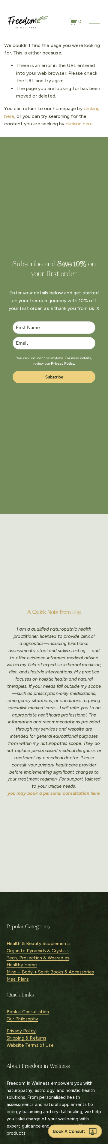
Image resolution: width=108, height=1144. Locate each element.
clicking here (79, 124)
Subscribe (54, 377)
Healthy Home (22, 964)
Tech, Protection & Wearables (38, 958)
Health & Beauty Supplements (38, 943)
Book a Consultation (28, 1011)
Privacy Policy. (63, 363)
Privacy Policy (21, 1031)
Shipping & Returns (26, 1038)
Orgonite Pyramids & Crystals (38, 950)
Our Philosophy (22, 1019)
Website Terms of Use (30, 1045)
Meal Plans (18, 979)
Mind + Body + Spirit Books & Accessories (50, 972)
